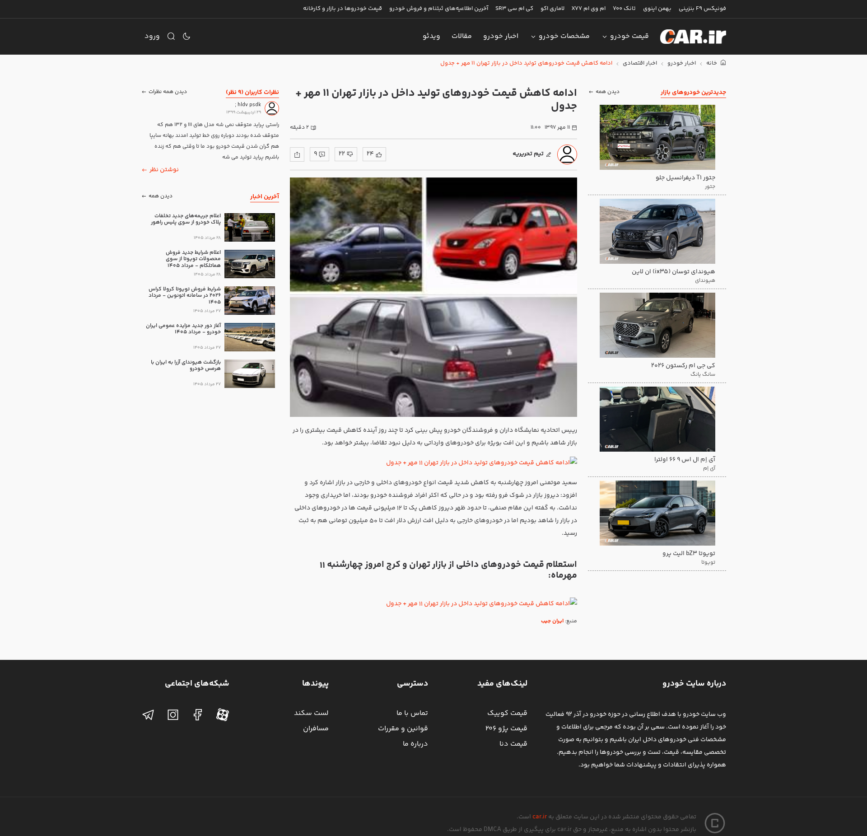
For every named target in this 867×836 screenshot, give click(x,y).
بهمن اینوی (657, 8)
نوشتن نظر (164, 170)
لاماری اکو (552, 8)
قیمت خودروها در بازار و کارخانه (342, 8)
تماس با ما (412, 713)
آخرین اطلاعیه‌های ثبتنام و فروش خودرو (438, 8)
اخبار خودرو (500, 36)
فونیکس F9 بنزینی (702, 8)
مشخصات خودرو (564, 36)
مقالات (462, 36)
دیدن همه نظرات (168, 92)
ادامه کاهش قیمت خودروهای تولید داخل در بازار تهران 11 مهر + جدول (526, 63)
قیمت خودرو (629, 36)
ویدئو (431, 36)
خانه (712, 63)
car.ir (539, 817)
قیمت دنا (513, 744)
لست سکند (311, 713)
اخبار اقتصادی (640, 63)
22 (342, 154)
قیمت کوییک (507, 713)
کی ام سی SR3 (514, 8)
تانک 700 (624, 8)
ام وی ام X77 (589, 8)
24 (370, 154)
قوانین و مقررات (403, 728)
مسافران (316, 728)
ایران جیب (552, 621)
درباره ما (415, 744)
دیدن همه (608, 92)
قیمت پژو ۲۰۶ (506, 728)
